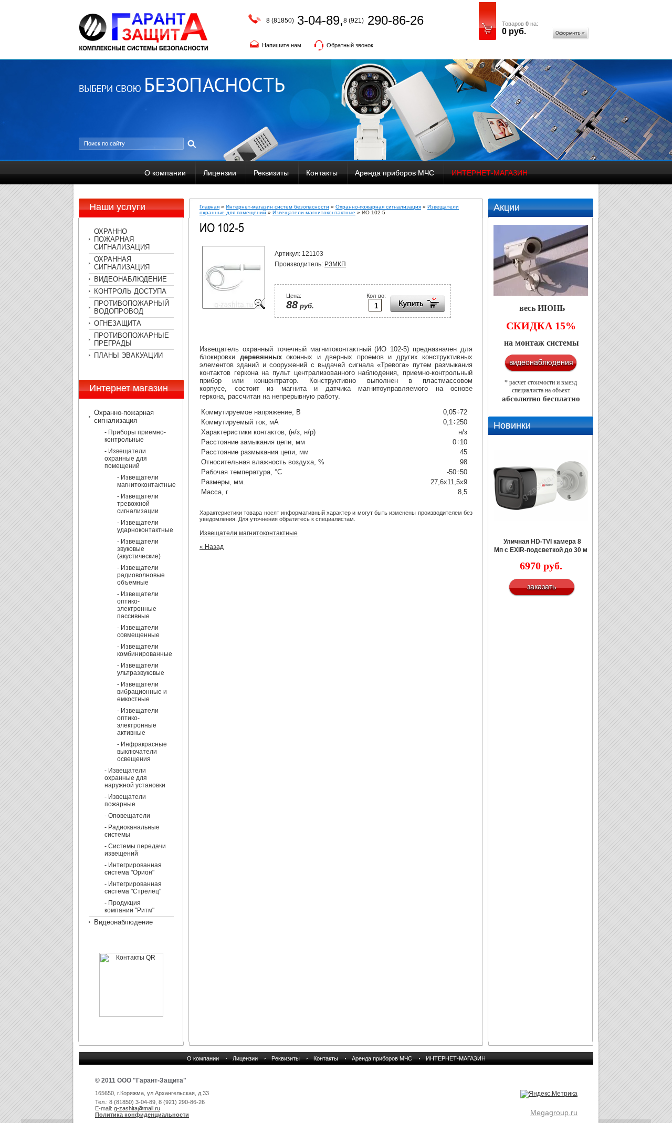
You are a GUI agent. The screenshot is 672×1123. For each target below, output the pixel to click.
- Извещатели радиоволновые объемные (141, 575)
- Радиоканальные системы (132, 831)
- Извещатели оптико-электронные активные (138, 721)
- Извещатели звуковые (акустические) (139, 549)
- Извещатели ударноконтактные (145, 526)
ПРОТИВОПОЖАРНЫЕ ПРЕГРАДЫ (131, 339)
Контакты (322, 173)
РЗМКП (335, 264)
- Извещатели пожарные (125, 800)
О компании (165, 173)
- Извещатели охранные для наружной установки (134, 778)
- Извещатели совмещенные (138, 631)
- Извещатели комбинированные (144, 650)
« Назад (212, 546)
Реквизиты (271, 173)
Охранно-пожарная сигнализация (124, 416)
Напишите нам (281, 45)
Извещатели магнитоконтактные (313, 212)
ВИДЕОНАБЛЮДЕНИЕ (130, 279)
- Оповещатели (127, 815)
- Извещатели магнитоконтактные (145, 481)
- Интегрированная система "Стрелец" (133, 887)
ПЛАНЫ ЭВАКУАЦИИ (128, 355)
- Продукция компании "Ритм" (129, 906)
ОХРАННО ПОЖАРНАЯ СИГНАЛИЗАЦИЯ (122, 239)
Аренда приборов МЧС (394, 173)
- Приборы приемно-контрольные (135, 436)
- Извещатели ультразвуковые (140, 669)
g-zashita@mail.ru (137, 1108)
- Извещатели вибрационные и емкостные (142, 692)
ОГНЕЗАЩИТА (117, 323)
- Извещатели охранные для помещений (125, 459)
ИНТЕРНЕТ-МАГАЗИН (490, 173)
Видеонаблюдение (123, 922)
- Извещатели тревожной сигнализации (138, 504)
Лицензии (219, 173)
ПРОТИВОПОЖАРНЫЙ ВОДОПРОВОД (131, 307)
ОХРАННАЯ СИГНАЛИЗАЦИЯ (122, 263)
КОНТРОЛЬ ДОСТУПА (130, 291)
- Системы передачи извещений (135, 850)
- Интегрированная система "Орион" (133, 868)
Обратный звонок (350, 45)
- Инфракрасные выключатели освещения (142, 752)
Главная (209, 207)
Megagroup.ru (554, 1112)
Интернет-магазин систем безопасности (277, 207)
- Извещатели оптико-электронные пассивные (138, 605)
